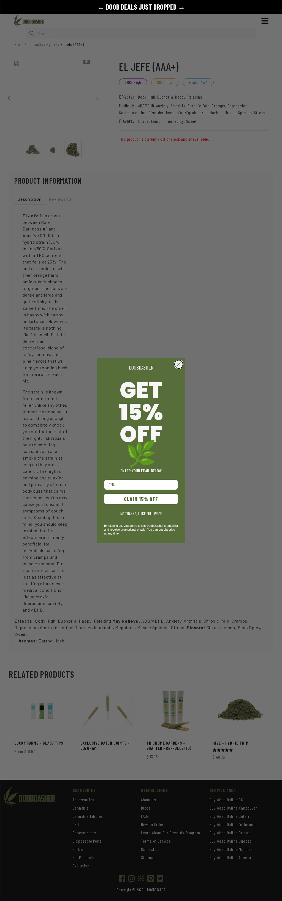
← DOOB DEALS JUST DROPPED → (141, 6)
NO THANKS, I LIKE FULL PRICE (141, 513)
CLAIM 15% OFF (141, 499)
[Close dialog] (179, 364)
